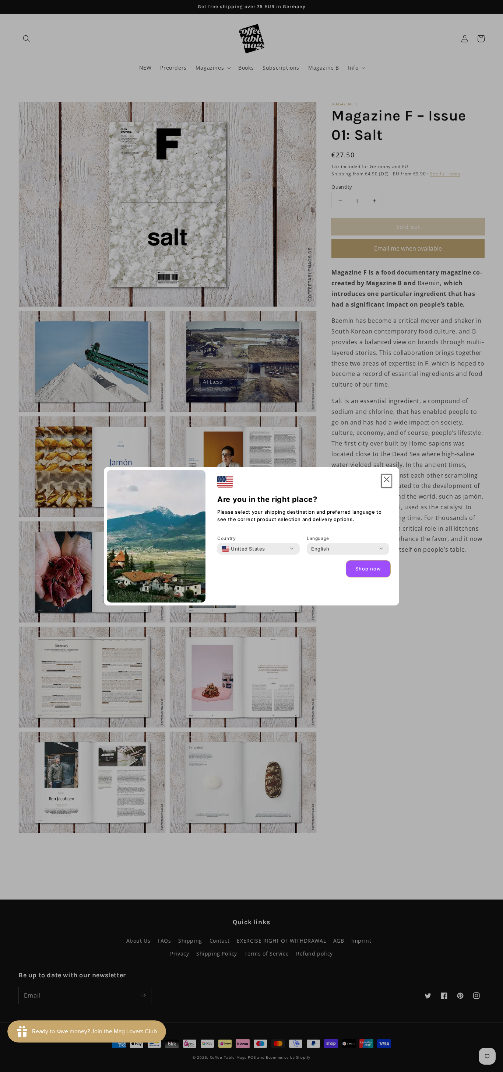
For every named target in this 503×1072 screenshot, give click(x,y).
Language (318, 538)
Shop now (368, 569)
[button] (386, 481)
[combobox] (243, 548)
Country (226, 538)
